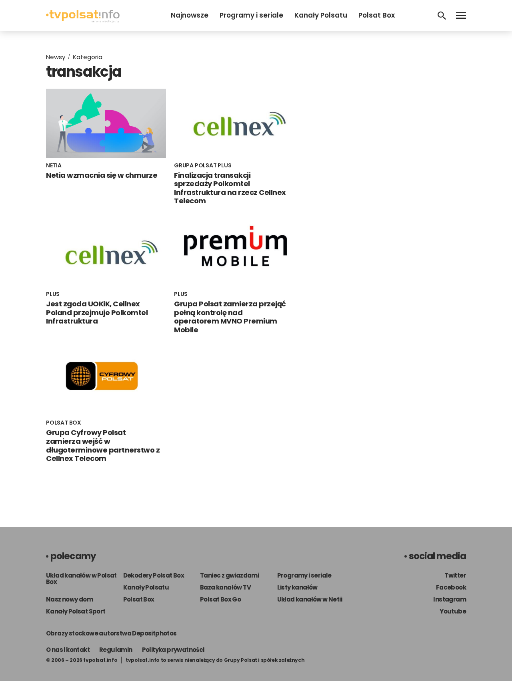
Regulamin (115, 649)
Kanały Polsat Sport (76, 611)
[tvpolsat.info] (83, 20)
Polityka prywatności (173, 649)
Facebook (451, 587)
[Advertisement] (390, 107)
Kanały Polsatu (320, 15)
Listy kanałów (297, 587)
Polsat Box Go (220, 599)
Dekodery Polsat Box (153, 575)
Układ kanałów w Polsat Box (81, 578)
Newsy (55, 57)
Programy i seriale (251, 15)
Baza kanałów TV (225, 587)
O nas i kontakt (68, 649)
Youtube (453, 611)
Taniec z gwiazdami (229, 575)
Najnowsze (189, 15)
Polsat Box (376, 15)
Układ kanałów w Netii (309, 599)
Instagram (449, 599)
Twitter (455, 575)
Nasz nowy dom (69, 599)
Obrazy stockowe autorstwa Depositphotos (111, 633)
